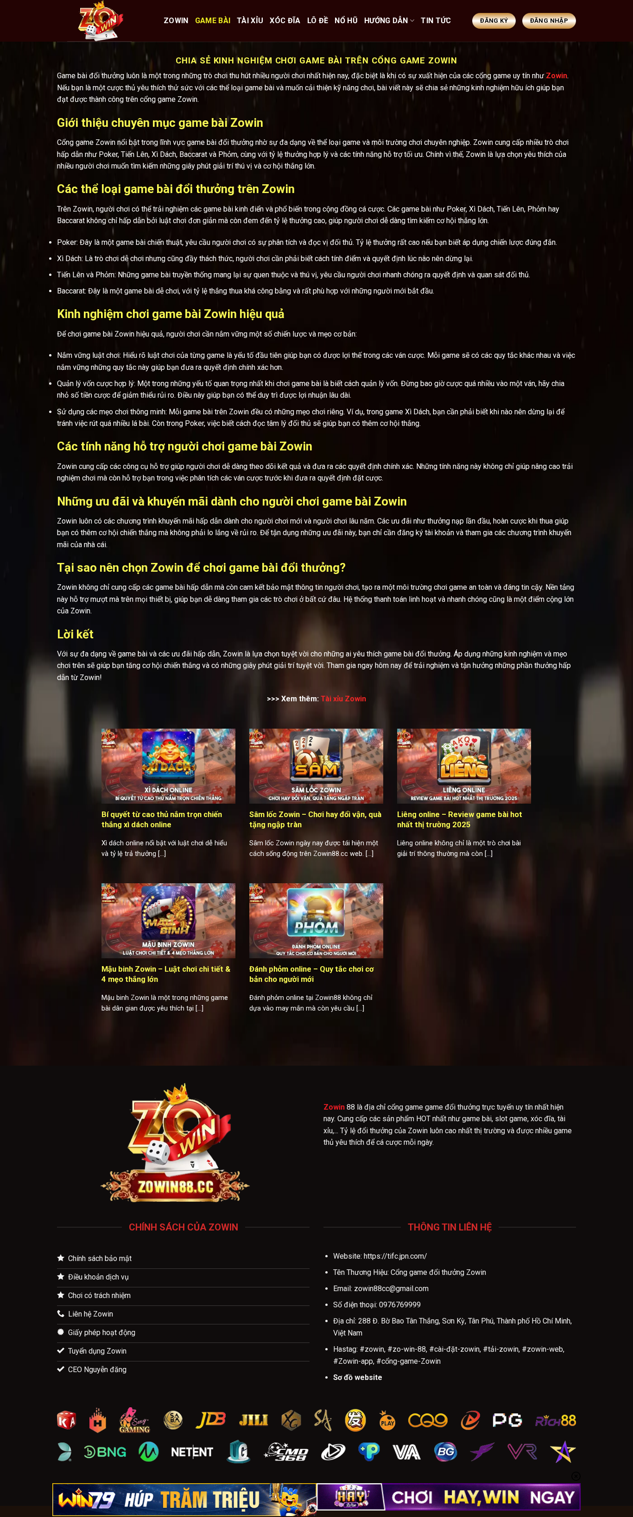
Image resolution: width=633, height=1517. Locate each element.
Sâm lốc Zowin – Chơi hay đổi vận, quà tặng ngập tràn (315, 819)
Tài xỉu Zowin (343, 698)
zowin (176, 20)
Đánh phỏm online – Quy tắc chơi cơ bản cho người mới (311, 974)
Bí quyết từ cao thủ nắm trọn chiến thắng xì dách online (161, 819)
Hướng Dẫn (386, 20)
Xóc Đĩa (285, 20)
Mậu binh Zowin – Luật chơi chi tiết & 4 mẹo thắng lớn (165, 974)
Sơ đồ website (357, 1377)
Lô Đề (318, 20)
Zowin (556, 75)
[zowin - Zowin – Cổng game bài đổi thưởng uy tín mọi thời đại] (103, 21)
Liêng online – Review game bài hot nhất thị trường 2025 (459, 819)
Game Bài (213, 20)
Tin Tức (436, 20)
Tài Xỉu (250, 20)
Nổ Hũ (346, 20)
